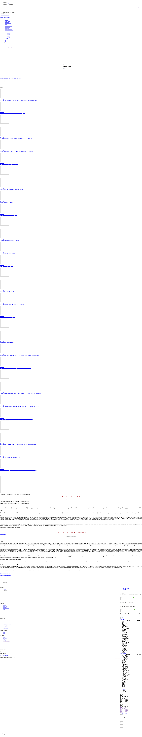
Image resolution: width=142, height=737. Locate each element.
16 (127, 709)
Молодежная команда (7, 624)
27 (120, 707)
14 (125, 709)
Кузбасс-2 (7, 41)
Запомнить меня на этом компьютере (9, 12)
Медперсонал (7, 38)
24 (120, 711)
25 (121, 711)
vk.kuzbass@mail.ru (6, 3)
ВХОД (1, 17)
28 (121, 707)
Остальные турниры (9, 30)
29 (126, 711)
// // (2, 734)
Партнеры (7, 22)
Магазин (6, 49)
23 (127, 710)
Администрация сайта (9, 50)
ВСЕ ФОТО (124, 713)
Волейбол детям (6, 646)
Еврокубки (7, 28)
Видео (6, 45)
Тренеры (8, 34)
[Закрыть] (4, 734)
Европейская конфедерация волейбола (131, 725)
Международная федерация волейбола (131, 722)
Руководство (7, 21)
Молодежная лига (8, 29)
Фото (6, 43)
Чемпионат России (8, 26)
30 (124, 707)
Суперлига (122, 619)
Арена (6, 24)
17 (120, 710)
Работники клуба (8, 23)
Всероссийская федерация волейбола (131, 728)
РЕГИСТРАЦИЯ (7, 17)
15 (126, 709)
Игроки (8, 33)
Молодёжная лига (123, 653)
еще (121, 730)
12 (122, 709)
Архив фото (7, 44)
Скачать (6, 46)
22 (126, 710)
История (6, 20)
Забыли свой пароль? (5, 15)
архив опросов (123, 718)
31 (125, 707)
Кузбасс (6, 40)
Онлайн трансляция (8, 47)
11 (121, 709)
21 (125, 710)
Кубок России (7, 27)
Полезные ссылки (6, 647)
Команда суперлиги (6, 620)
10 (120, 709)
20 (124, 710)
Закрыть (140, 7)
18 (121, 710)
